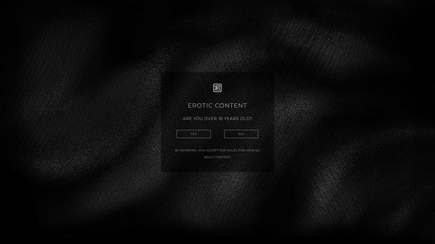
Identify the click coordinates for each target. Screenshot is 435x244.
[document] (217, 122)
